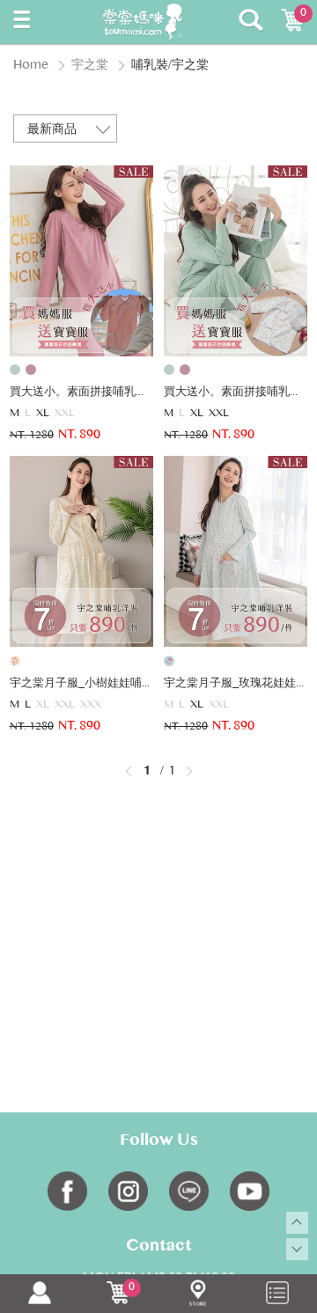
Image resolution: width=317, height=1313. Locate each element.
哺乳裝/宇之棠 (170, 65)
